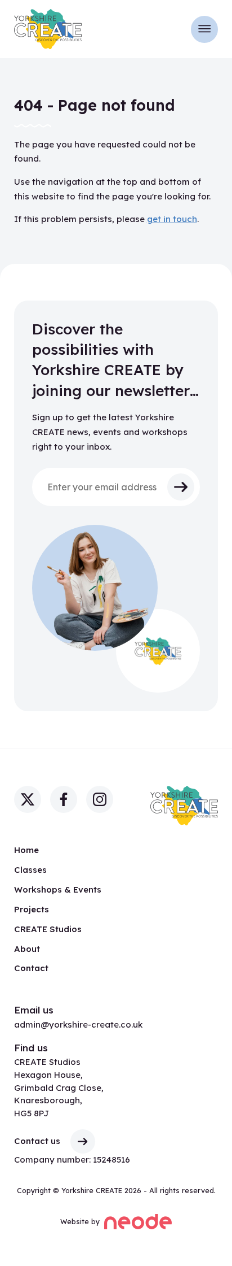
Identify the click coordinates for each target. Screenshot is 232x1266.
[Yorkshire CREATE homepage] (48, 29)
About (27, 948)
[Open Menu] (204, 29)
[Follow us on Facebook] (63, 799)
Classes (30, 869)
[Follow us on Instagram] (99, 799)
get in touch (172, 219)
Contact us (37, 1141)
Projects (31, 909)
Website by (84, 1220)
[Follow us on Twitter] (27, 799)
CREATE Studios (48, 929)
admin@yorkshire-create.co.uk (78, 1024)
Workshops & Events (57, 889)
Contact (31, 968)
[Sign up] (180, 487)
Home (26, 850)
